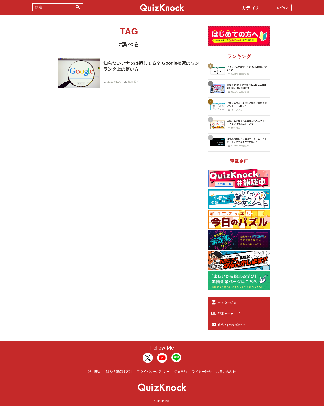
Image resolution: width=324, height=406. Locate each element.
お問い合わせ (226, 371)
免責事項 (180, 371)
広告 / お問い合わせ (231, 325)
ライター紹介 (227, 303)
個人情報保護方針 (119, 371)
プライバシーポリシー (153, 371)
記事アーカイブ (229, 314)
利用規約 (94, 371)
